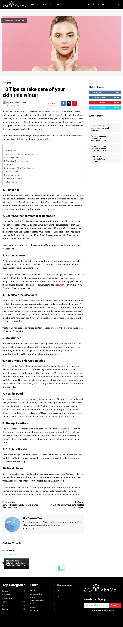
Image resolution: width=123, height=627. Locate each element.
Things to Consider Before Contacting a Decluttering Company (15, 563)
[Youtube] (103, 4)
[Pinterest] (93, 4)
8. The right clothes (13, 175)
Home (6, 20)
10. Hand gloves (11, 182)
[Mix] (26, 528)
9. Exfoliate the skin (13, 178)
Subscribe (114, 605)
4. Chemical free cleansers (16, 161)
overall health (62, 428)
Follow (116, 97)
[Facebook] (88, 4)
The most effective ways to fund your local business (99, 128)
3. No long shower (12, 157)
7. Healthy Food (11, 171)
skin (59, 376)
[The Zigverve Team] (5, 102)
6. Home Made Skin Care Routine (19, 168)
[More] (80, 103)
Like (117, 92)
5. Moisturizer (10, 164)
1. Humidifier (10, 150)
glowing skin (44, 139)
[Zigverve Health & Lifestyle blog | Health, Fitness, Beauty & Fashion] (12, 5)
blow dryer (61, 285)
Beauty (13, 20)
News (8, 556)
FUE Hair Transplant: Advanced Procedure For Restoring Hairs (98, 148)
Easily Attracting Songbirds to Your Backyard (97, 159)
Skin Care (20, 20)
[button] (115, 4)
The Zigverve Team (18, 103)
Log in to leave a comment (14, 554)
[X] (98, 4)
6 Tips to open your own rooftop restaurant (67, 506)
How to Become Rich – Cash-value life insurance (20, 506)
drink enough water (58, 416)
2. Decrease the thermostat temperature (21, 154)
